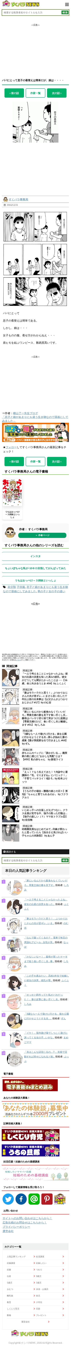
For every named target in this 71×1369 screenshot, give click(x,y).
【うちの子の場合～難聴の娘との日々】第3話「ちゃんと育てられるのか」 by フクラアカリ (45, 794)
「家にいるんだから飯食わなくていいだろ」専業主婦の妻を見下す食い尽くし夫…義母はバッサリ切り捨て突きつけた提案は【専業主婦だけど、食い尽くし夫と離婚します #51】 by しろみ (45, 718)
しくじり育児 (13, 1308)
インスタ (35, 556)
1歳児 (9, 1282)
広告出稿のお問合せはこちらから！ (25, 1222)
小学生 (39, 1302)
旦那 (38, 1308)
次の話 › (56, 93)
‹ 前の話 (14, 93)
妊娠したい (41, 1263)
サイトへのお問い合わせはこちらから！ (27, 1218)
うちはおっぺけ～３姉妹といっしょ (12, 514)
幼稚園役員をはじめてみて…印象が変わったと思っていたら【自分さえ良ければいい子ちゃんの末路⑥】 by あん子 (45, 832)
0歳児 (38, 1276)
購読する (11, 851)
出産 (9, 1276)
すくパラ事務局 (18, 199)
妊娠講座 (11, 1263)
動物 (9, 1315)
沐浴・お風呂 (42, 1289)
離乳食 (10, 1295)
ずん (63, 1018)
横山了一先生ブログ (25, 413)
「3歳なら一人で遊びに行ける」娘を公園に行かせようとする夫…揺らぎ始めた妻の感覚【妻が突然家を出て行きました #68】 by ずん (45, 738)
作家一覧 (35, 93)
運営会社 (8, 1231)
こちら (18, 660)
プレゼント (41, 1315)
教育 (9, 1302)
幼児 (38, 1295)
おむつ (10, 1289)
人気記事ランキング (16, 1256)
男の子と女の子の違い (51, 591)
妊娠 (9, 1269)
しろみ (27, 1004)
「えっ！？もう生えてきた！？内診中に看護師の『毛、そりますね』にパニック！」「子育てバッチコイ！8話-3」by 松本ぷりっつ (45, 776)
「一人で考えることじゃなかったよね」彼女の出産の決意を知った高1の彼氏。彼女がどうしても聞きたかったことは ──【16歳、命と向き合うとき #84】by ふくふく (45, 678)
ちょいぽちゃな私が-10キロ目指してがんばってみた (35, 568)
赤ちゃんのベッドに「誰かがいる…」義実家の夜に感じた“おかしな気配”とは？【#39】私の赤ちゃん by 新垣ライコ (44, 756)
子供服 (21, 587)
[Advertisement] (35, 48)
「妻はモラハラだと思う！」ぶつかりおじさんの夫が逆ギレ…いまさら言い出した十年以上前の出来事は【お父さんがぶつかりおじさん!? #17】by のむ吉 (45, 697)
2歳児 (38, 1282)
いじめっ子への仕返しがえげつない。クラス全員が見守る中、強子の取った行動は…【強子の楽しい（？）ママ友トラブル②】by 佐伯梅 (45, 814)
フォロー (11, 447)
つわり (39, 1269)
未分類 (12, 587)
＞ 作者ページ (42, 535)
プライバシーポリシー (16, 1226)
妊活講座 (40, 1256)
